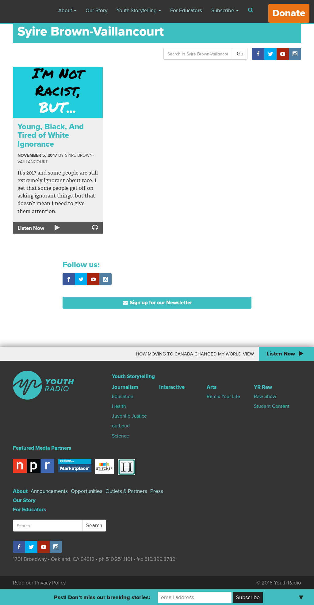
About (65, 10)
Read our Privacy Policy (39, 583)
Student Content (271, 406)
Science (120, 436)
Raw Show (265, 396)
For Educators (186, 10)
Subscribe (223, 10)
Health (119, 406)
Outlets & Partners (126, 491)
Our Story (96, 10)
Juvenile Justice (129, 416)
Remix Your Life (223, 396)
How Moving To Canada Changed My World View (190, 354)
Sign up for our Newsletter (160, 302)
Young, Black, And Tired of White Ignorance (50, 135)
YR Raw (263, 387)
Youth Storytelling (137, 10)
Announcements (49, 491)
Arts (211, 387)
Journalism (125, 387)
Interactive (172, 387)
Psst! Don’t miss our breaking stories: (102, 597)
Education (122, 396)
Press (156, 491)
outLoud (121, 426)
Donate (288, 13)
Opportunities (86, 491)
